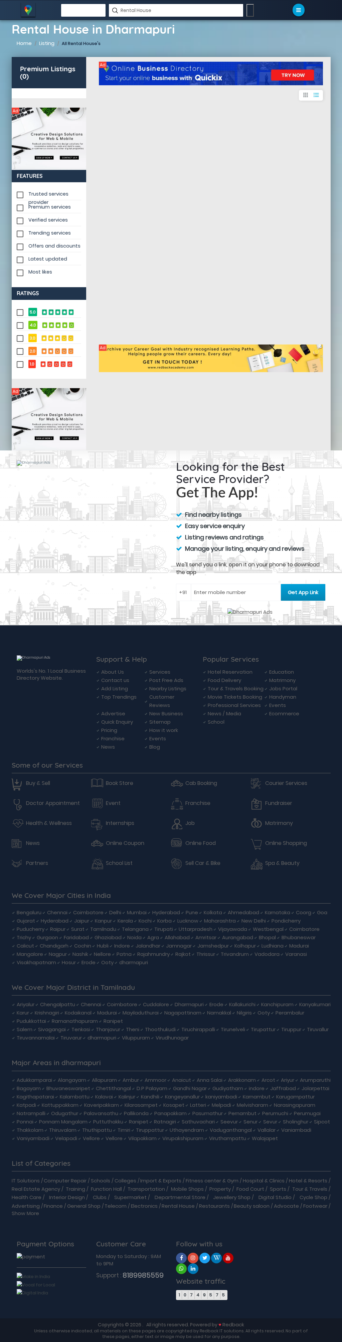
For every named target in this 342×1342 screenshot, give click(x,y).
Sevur (270, 1121)
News (108, 746)
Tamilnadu (103, 929)
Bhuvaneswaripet (68, 1088)
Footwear (315, 1205)
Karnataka (277, 912)
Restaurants (214, 1205)
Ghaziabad (108, 937)
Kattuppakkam (60, 1104)
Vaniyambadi (33, 1138)
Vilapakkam (142, 1138)
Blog (154, 746)
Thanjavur (108, 1029)
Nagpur (58, 954)
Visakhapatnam (36, 962)
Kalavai (104, 1096)
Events (157, 738)
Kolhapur (245, 945)
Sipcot (322, 1121)
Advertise (113, 713)
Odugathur (64, 1113)
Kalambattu (75, 1096)
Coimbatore (88, 912)
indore (257, 1088)
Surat (77, 929)
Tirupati (163, 929)
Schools (100, 1180)
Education (281, 671)
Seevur (229, 1121)
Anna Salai (209, 1079)
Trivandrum (235, 954)
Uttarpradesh (195, 929)
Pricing (109, 730)
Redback (233, 1324)
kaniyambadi (221, 1096)
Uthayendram (187, 1129)
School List (119, 863)
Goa (322, 912)
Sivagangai (52, 1029)
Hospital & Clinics (264, 1180)
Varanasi (296, 954)
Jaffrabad (283, 1088)
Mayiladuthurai (141, 1012)
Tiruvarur (71, 1037)
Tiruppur (291, 1029)
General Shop (84, 1205)
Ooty (107, 962)
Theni (132, 1029)
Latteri (198, 1104)
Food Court (250, 1188)
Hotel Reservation (230, 671)
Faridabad (76, 937)
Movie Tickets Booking (235, 696)
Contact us (115, 680)
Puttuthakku (108, 1121)
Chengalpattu (57, 1004)
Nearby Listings (167, 688)
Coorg (303, 912)
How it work (163, 730)
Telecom (116, 1205)
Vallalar (267, 1129)
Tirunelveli (233, 1029)
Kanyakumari (315, 1004)
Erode (88, 962)
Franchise (113, 738)
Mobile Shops (187, 1188)
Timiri (124, 1129)
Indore (122, 945)
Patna (124, 954)
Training (75, 1188)
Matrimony (282, 680)
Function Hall (106, 1188)
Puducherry (30, 929)
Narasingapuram (294, 1104)
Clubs (100, 1197)
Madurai (299, 945)
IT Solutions (26, 1180)
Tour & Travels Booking (236, 688)
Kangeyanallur (182, 1096)
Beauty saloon (252, 1205)
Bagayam (29, 1088)
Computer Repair (65, 1180)
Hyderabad (166, 912)
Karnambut (257, 1096)
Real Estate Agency (36, 1188)
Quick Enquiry (117, 721)
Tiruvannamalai (36, 1037)
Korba (164, 920)
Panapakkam (170, 1113)
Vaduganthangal (231, 1129)
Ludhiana (273, 945)
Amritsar (205, 937)
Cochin (82, 945)
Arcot (268, 1079)
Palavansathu (101, 1113)
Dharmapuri (189, 1004)
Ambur (131, 1079)
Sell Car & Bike (202, 863)
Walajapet (265, 1138)
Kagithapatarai (35, 1096)
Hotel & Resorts (308, 1180)
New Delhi (253, 920)
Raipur (57, 929)
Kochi (145, 920)
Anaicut (181, 1079)
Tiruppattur (150, 1129)
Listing (46, 43)
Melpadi (221, 1104)
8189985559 (143, 1275)
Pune (192, 912)
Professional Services (234, 705)
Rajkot (183, 954)
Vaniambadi (296, 1129)
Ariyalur (25, 1004)
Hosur (69, 962)
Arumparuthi (315, 1079)
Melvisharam (252, 1104)
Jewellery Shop (231, 1197)
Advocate (286, 1205)
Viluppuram (136, 1037)
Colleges (125, 1180)
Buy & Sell (38, 783)
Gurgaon (47, 937)
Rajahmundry (153, 954)
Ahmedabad (243, 912)
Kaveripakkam (101, 1104)
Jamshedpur (213, 945)
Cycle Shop (313, 1197)
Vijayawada (232, 929)
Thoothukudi (160, 1029)
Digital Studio (275, 1197)
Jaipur (81, 920)
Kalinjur (127, 1096)
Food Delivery (224, 680)
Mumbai (137, 912)
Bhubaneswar (299, 937)
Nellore (102, 954)
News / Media (224, 713)
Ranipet (113, 1020)
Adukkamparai (34, 1079)
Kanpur (103, 920)
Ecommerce (284, 713)
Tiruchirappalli (198, 1029)
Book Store (119, 783)
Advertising (26, 1205)
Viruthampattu (227, 1138)
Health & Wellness (49, 823)
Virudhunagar (172, 1037)
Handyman (282, 696)
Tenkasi (80, 1029)
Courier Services (286, 783)
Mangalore (30, 954)
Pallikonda (136, 1113)
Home (24, 43)
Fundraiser (278, 803)
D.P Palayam (152, 1088)
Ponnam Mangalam (63, 1121)
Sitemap (160, 721)
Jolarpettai (315, 1088)
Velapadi (66, 1138)
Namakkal (219, 1012)
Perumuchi (275, 1113)
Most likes (40, 272)
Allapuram (104, 1079)
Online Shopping (286, 843)
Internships (120, 823)
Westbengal (268, 929)
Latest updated (47, 259)
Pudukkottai (31, 1020)
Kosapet (173, 1104)
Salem (24, 1029)
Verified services (48, 220)
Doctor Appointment (53, 803)
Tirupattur (263, 1029)
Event (113, 803)
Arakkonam (242, 1079)
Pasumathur (207, 1113)
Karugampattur (295, 1096)
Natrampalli (31, 1113)
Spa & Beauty (282, 863)
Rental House (178, 1205)
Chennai (57, 912)
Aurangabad (237, 937)
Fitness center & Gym (212, 1180)
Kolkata (213, 912)
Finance (53, 1205)
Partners (37, 863)
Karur (23, 1012)
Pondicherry (286, 920)
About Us (112, 671)
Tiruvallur (318, 1029)
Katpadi (26, 1104)
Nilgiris (244, 1012)
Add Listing (114, 688)
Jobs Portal (283, 688)
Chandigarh (54, 945)
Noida (134, 937)
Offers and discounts (54, 246)
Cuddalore (156, 1004)
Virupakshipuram (182, 1138)
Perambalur (290, 1012)
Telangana (135, 929)
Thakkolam (30, 1129)
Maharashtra (220, 920)
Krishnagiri (47, 1012)
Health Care (26, 1197)
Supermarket (130, 1197)
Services (159, 671)
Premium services (49, 207)
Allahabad (177, 937)
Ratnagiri (165, 1121)
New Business (166, 713)
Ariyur (287, 1079)
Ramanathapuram (75, 1020)
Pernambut (242, 1113)
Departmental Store (180, 1197)
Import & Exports (160, 1180)
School (216, 721)
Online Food (200, 843)
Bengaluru (29, 912)
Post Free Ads (166, 680)
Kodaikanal (78, 1012)
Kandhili (150, 1096)
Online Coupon (125, 843)
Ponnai (25, 1121)
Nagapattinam (182, 1012)
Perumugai (307, 1113)
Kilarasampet (141, 1104)
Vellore (91, 1138)
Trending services (49, 233)
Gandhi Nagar (190, 1088)
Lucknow (187, 920)
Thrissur (205, 954)
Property (220, 1188)
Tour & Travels (309, 1188)
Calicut (25, 945)
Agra (153, 937)
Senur (250, 1121)
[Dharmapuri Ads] (49, 139)
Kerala (125, 920)
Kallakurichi (242, 1004)
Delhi (115, 912)
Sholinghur (295, 1121)
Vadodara (267, 954)
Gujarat (26, 920)
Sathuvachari (198, 1121)
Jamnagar (179, 945)
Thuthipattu (97, 1129)
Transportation (146, 1188)
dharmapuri (133, 962)
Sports (278, 1188)
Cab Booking (201, 783)
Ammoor (155, 1079)
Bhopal (267, 937)
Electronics (144, 1205)
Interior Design (67, 1197)
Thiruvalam (62, 1129)
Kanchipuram (277, 1004)
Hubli (103, 945)
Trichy (24, 937)
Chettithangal (113, 1088)
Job (190, 823)
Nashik (80, 954)
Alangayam (72, 1079)
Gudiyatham (227, 1088)
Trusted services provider (48, 194)
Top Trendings (119, 696)
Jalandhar (148, 945)
